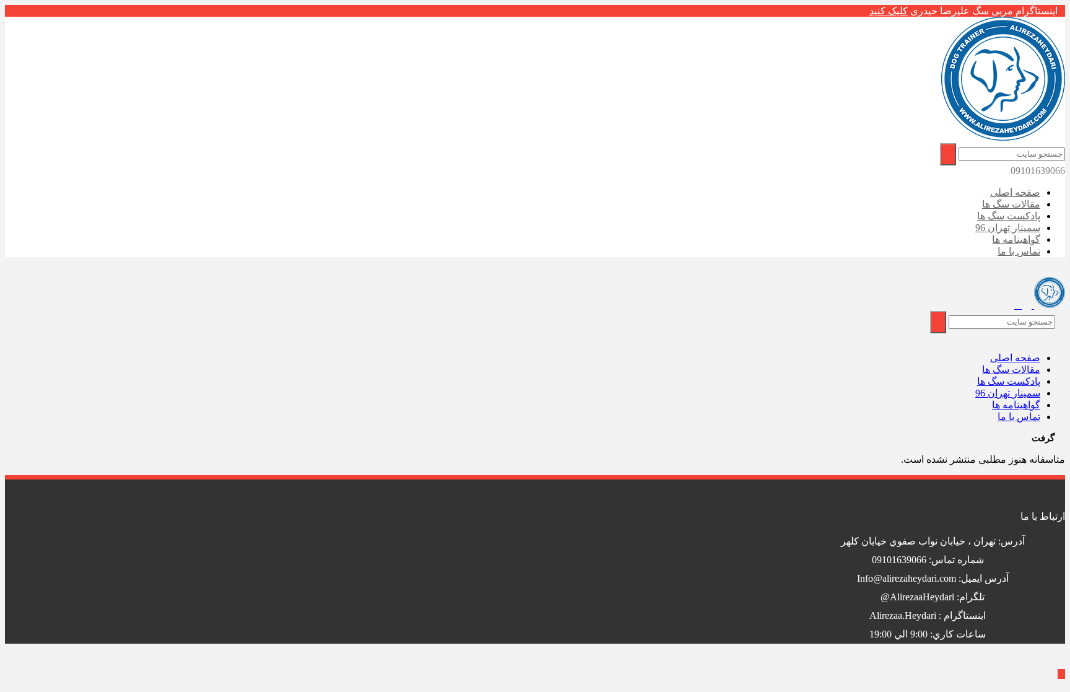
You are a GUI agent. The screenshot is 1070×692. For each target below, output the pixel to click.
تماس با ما (1019, 251)
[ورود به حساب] (1018, 305)
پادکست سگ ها (1008, 216)
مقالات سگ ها (1011, 204)
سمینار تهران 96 (1007, 227)
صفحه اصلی (1015, 192)
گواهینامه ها (1016, 239)
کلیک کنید (888, 11)
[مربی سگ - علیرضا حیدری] (1003, 137)
